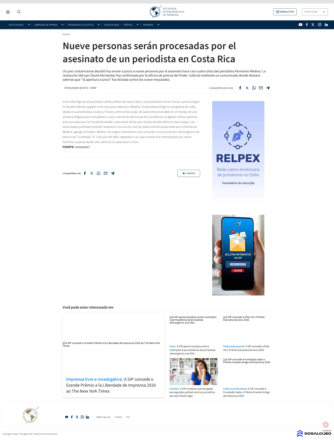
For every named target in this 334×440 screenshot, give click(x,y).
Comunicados (111, 24)
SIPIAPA (66, 34)
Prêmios (128, 24)
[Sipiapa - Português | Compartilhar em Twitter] (247, 87)
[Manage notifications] (326, 424)
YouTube (66, 417)
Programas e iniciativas (81, 24)
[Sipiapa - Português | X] (313, 24)
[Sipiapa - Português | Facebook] (307, 24)
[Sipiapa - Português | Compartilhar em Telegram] (267, 87)
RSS (128, 417)
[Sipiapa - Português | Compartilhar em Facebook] (240, 87)
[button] (285, 11)
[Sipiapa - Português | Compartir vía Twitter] (91, 173)
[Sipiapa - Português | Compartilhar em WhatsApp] (253, 87)
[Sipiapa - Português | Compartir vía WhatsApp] (98, 173)
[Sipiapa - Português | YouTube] (301, 24)
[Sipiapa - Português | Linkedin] (326, 24)
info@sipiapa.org (103, 417)
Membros (148, 24)
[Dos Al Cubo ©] (314, 436)
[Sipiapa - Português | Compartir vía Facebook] (84, 173)
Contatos (118, 417)
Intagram (82, 417)
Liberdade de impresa (45, 24)
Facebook (71, 417)
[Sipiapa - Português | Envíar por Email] (260, 87)
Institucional (16, 24)
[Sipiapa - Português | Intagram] (319, 24)
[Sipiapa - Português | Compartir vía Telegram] (112, 173)
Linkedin (87, 417)
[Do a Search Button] (18, 12)
